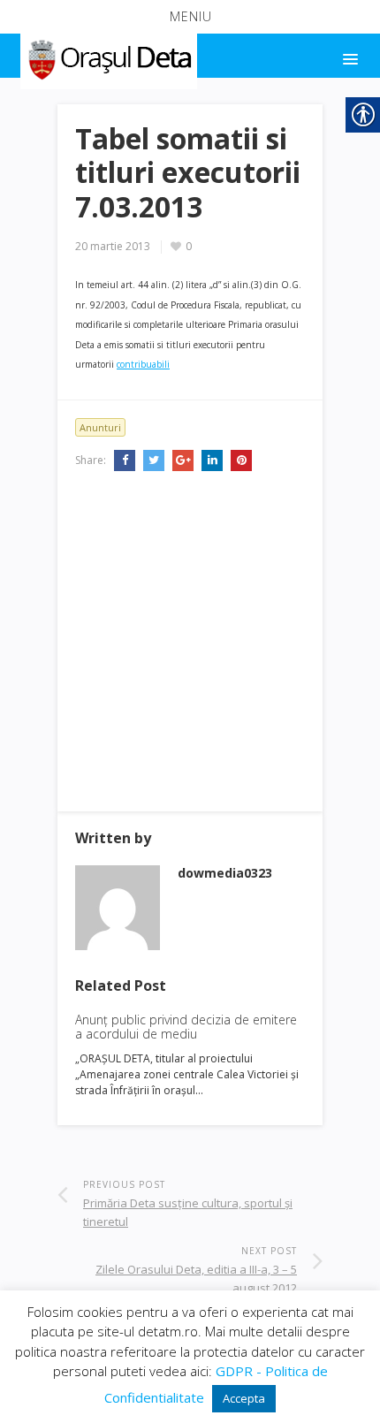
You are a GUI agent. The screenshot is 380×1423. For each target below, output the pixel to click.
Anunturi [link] (100, 427)
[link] (107, 57)
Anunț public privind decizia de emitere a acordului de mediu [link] (186, 1027)
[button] (190, 16)
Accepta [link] (244, 1398)
